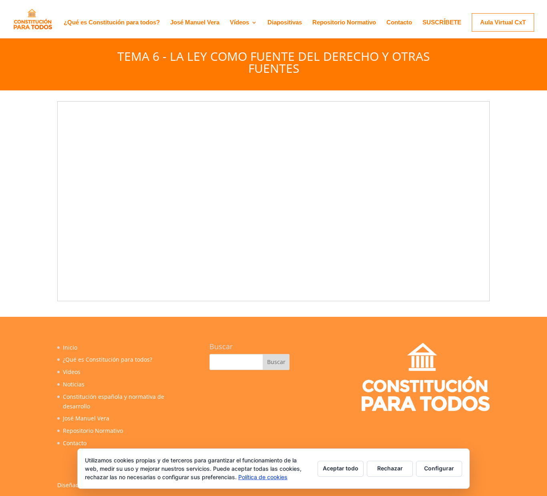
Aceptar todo (340, 468)
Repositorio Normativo (344, 23)
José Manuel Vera (194, 23)
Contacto (399, 23)
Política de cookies (263, 477)
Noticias (73, 384)
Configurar (439, 468)
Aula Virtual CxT (503, 22)
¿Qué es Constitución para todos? (112, 23)
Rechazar (390, 468)
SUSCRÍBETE (441, 23)
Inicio (70, 347)
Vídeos (239, 23)
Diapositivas (284, 23)
